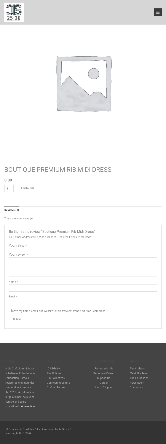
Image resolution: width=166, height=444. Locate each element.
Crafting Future (56, 387)
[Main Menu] (158, 12)
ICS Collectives (56, 378)
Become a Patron (103, 373)
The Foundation (139, 378)
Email (13, 296)
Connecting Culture (58, 382)
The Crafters (137, 368)
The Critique (54, 373)
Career (104, 382)
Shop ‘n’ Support (103, 387)
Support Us (103, 378)
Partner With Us (104, 368)
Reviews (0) (11, 210)
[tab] (11, 210)
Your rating (18, 245)
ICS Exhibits (54, 368)
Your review (18, 254)
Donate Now (28, 406)
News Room (137, 382)
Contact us (136, 387)
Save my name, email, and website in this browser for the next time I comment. (58, 311)
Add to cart (27, 188)
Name (13, 281)
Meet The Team (139, 373)
